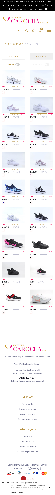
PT (16, 30)
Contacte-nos (27, 441)
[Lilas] (31, 175)
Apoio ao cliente (27, 414)
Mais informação (17, 492)
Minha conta (27, 404)
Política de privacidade (27, 452)
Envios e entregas (27, 409)
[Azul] (3, 202)
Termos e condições (27, 446)
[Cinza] (3, 312)
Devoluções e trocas (27, 419)
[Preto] (31, 147)
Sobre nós (27, 436)
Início (8, 44)
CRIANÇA (18, 44)
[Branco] (3, 92)
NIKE (4, 87)
